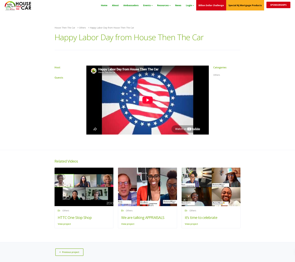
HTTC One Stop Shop (75, 217)
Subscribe (225, 5)
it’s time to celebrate (201, 217)
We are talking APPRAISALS (142, 217)
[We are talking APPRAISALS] (148, 186)
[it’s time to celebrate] (212, 186)
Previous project (70, 252)
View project (64, 223)
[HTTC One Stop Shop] (85, 186)
